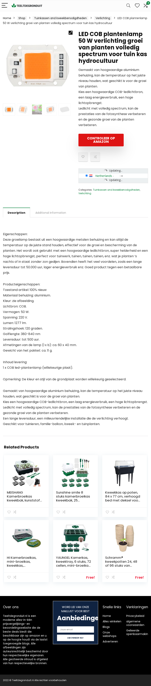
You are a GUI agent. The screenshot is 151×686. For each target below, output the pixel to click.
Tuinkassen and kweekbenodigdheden (60, 18)
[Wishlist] (137, 5)
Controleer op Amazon (101, 140)
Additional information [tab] (50, 213)
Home (7, 18)
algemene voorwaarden (135, 623)
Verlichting (103, 18)
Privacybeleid (135, 616)
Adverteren (110, 641)
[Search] (128, 5)
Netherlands (103, 176)
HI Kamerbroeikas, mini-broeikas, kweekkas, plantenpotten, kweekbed (21, 565)
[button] (71, 33)
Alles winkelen (112, 621)
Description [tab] (16, 213)
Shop (21, 18)
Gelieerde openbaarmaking (138, 632)
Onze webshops (109, 634)
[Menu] (4, 5)
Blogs (106, 627)
